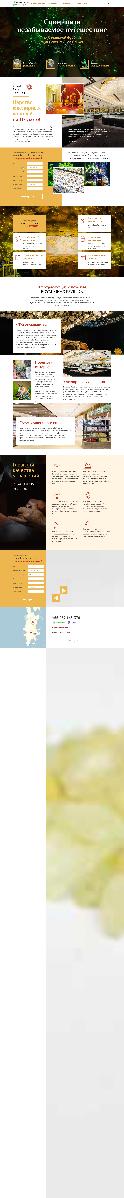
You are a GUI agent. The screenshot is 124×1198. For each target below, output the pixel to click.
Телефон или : (19, 168)
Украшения (53, 3)
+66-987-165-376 (21, 2)
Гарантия (66, 3)
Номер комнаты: (17, 180)
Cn (102, 3)
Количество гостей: (18, 172)
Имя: (14, 163)
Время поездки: (17, 188)
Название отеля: (17, 176)
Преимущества (38, 3)
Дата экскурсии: (17, 184)
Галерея (77, 3)
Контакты (88, 3)
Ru (108, 3)
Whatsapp (18, 5)
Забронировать (28, 196)
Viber (26, 5)
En (96, 3)
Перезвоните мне (60, 627)
